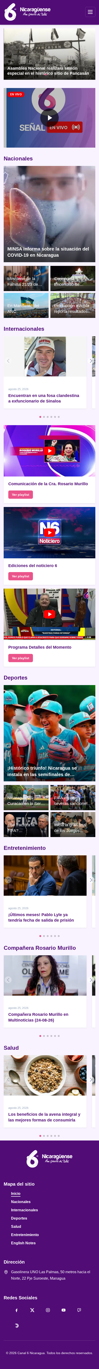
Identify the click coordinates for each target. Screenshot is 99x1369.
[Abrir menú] (90, 12)
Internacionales (24, 329)
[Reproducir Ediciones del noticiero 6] (49, 532)
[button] (49, 118)
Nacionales (18, 158)
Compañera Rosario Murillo (40, 948)
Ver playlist (20, 494)
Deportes (15, 678)
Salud (11, 1048)
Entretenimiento (25, 848)
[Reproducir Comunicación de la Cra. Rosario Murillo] (49, 451)
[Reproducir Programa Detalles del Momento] (49, 614)
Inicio (15, 1193)
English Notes (23, 1243)
